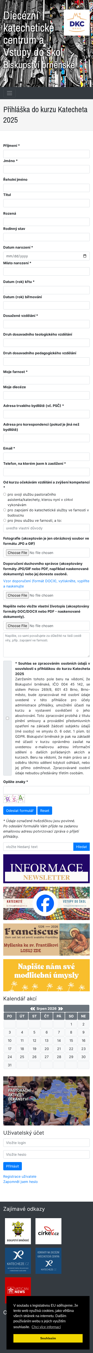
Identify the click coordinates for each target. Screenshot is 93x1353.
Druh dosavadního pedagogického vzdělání (39, 353)
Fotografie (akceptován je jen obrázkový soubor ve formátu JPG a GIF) (46, 541)
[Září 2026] (60, 1008)
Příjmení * (11, 145)
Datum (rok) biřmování (22, 297)
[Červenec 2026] (32, 1008)
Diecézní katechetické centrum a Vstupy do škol (39, 37)
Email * (9, 448)
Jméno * (10, 161)
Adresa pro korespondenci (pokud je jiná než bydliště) (41, 427)
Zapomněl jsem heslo (20, 1181)
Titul (7, 194)
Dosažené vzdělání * (20, 315)
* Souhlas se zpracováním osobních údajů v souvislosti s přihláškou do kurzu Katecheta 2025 (52, 718)
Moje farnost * (15, 372)
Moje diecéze (14, 387)
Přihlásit (12, 1166)
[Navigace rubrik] (9, 93)
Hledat (81, 847)
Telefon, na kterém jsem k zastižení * (34, 463)
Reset (44, 810)
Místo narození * (17, 263)
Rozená (9, 213)
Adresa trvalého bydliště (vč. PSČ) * (33, 405)
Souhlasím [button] (48, 1338)
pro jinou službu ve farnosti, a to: (35, 520)
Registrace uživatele (19, 1176)
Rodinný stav (14, 228)
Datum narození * (18, 247)
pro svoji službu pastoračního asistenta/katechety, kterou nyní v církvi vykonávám (40, 499)
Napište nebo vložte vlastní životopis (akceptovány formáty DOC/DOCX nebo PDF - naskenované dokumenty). (46, 611)
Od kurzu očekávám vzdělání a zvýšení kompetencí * (46, 485)
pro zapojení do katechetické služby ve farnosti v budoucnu (48, 512)
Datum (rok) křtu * (19, 281)
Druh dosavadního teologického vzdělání (37, 334)
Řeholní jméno (15, 179)
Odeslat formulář (20, 810)
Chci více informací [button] (46, 1327)
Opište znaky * (15, 781)
